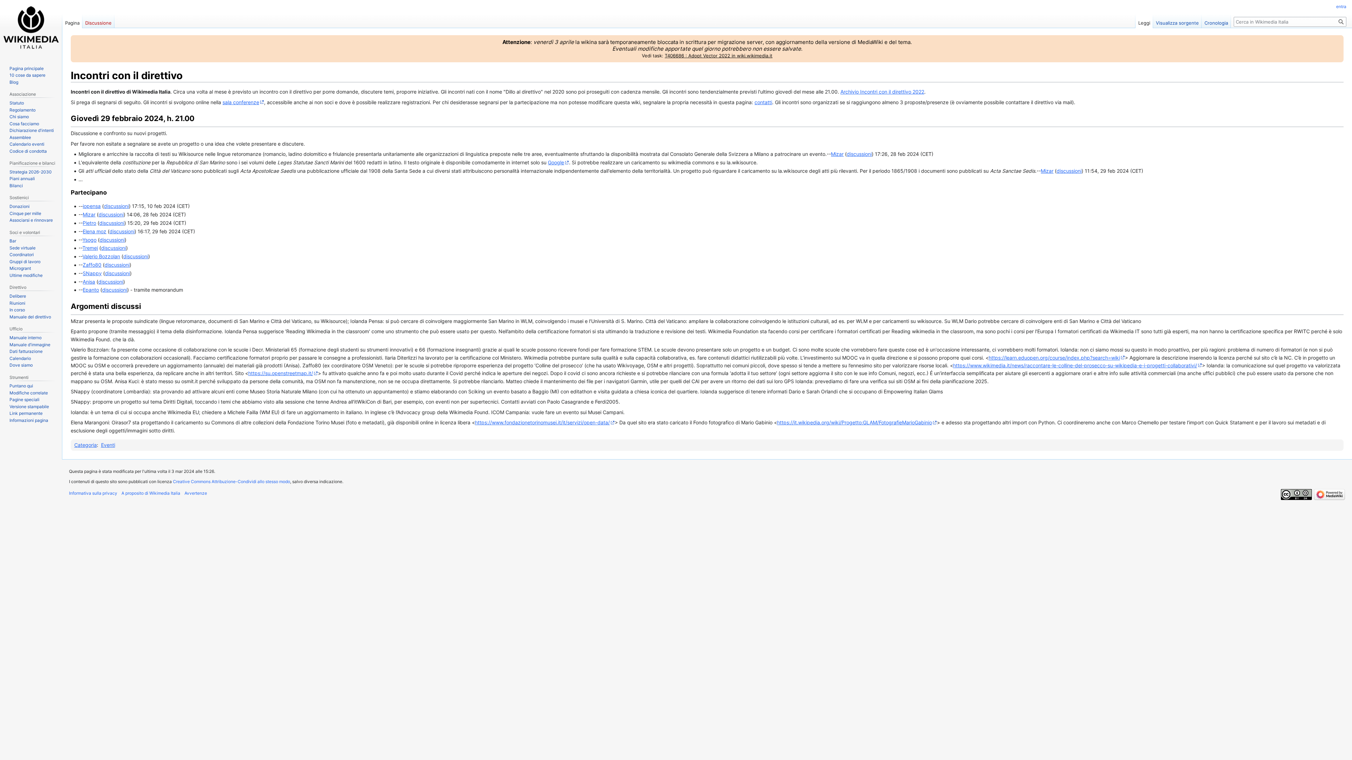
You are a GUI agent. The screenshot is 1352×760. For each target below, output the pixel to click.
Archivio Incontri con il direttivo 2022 (882, 92)
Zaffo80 (92, 265)
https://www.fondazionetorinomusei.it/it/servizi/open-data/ (542, 422)
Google (556, 162)
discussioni (859, 154)
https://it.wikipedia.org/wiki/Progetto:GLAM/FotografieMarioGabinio (854, 422)
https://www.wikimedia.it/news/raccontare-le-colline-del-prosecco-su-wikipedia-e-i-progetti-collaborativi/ (1075, 365)
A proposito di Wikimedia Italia (150, 493)
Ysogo (89, 240)
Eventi (108, 445)
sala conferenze (241, 102)
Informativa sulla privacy (93, 493)
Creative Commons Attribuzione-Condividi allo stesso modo (231, 481)
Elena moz (94, 231)
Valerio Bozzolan (101, 256)
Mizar (837, 154)
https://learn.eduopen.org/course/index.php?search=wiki (1054, 358)
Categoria (85, 445)
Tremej (90, 248)
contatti (763, 102)
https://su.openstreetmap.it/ (280, 373)
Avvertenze (195, 493)
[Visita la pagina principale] (31, 28)
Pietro (89, 223)
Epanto (91, 290)
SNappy (92, 273)
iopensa (92, 206)
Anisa (89, 282)
